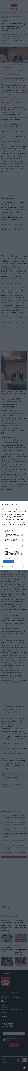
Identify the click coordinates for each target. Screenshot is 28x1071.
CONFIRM (8, 561)
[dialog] (14, 535)
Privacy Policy (22, 566)
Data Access (14, 566)
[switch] (22, 535)
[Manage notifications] (24, 1067)
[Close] (24, 504)
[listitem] (14, 531)
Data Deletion (5, 566)
